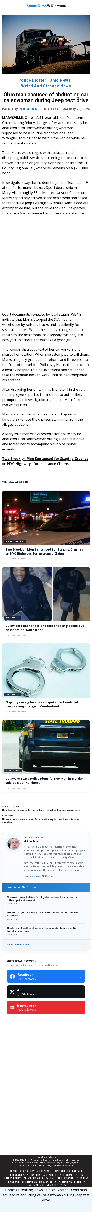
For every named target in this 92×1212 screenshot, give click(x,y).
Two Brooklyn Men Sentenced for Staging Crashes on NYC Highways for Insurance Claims (44, 551)
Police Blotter (32, 80)
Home (10, 1189)
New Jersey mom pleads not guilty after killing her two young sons (41, 809)
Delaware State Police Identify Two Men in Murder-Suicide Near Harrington (44, 780)
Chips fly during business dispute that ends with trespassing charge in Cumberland (42, 704)
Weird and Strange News (46, 86)
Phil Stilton (28, 109)
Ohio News (60, 80)
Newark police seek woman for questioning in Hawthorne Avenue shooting (40, 820)
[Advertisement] (46, 266)
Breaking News (30, 1189)
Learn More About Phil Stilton (40, 876)
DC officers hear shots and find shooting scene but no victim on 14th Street (44, 628)
